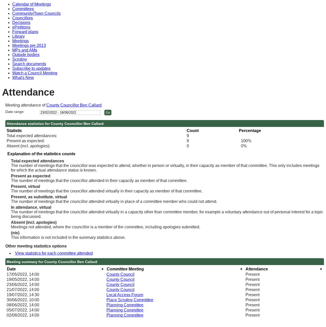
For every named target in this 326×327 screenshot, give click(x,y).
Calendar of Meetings (31, 4)
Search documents (29, 64)
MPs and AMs (24, 50)
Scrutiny (19, 59)
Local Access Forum (124, 295)
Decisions (21, 22)
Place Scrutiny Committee (129, 300)
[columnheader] (55, 269)
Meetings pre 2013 (29, 45)
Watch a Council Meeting (34, 73)
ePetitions (21, 27)
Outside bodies (25, 55)
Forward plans (25, 32)
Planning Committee (124, 305)
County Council (120, 274)
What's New (23, 77)
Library (18, 36)
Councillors (22, 18)
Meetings (20, 41)
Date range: (14, 112)
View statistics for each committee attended (54, 253)
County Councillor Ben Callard (74, 105)
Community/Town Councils (36, 13)
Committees (23, 9)
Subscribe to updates (31, 68)
